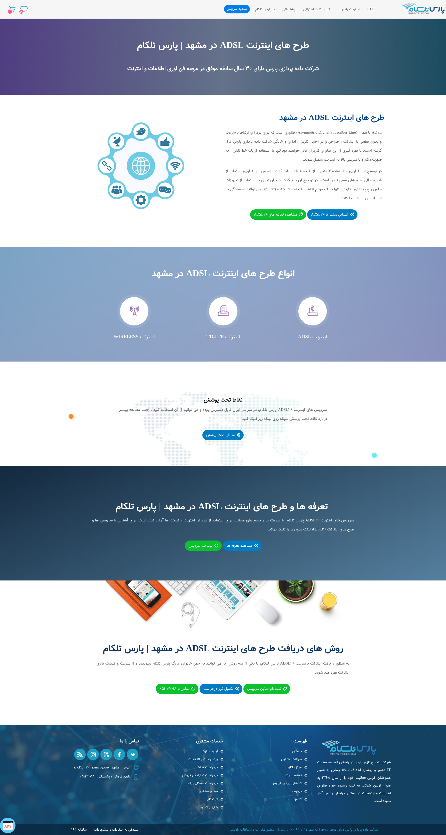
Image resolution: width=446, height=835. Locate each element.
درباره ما (296, 791)
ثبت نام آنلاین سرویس (264, 689)
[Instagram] (93, 754)
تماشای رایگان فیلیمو (287, 783)
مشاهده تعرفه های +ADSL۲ (275, 214)
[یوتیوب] (106, 754)
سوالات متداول (291, 759)
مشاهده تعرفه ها (239, 546)
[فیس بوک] (119, 754)
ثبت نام (212, 799)
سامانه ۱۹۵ (79, 829)
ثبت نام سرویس (201, 546)
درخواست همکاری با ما (202, 783)
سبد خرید (12, 9)
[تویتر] (132, 754)
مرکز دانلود (294, 767)
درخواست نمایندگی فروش (200, 775)
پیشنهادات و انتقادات (203, 759)
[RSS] (80, 754)
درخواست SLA (208, 767)
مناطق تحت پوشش (220, 435)
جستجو (297, 751)
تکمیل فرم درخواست (218, 689)
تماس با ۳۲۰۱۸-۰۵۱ (174, 689)
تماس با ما (294, 799)
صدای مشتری (208, 791)
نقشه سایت (293, 775)
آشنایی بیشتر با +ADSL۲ (329, 214)
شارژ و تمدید (209, 807)
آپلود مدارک (210, 751)
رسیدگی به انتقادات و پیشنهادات (116, 829)
